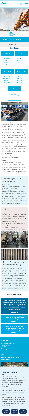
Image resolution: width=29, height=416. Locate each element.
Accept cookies (23, 411)
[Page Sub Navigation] (3, 44)
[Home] (4, 3)
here (17, 157)
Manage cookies (14, 411)
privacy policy (9, 397)
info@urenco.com (7, 223)
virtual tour (21, 229)
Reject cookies (6, 411)
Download (13, 312)
